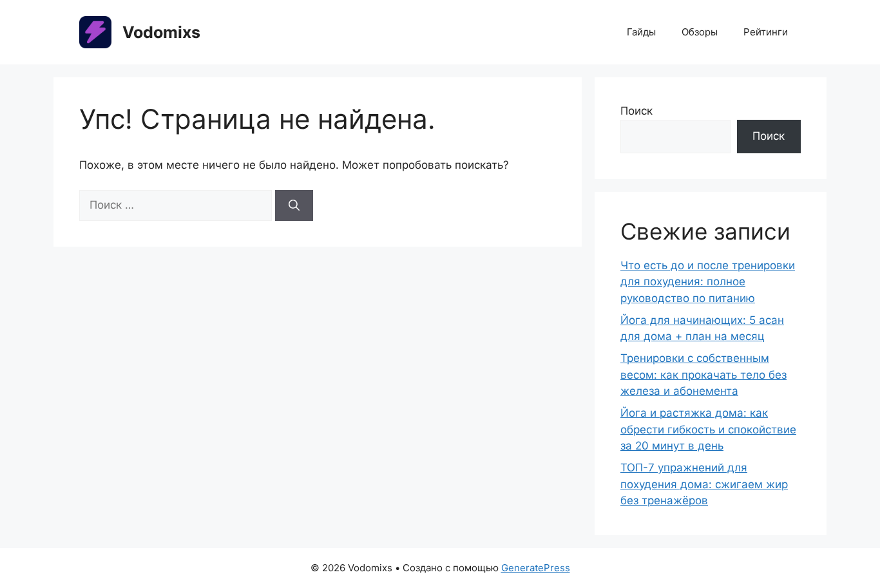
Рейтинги (765, 32)
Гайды (641, 32)
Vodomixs (161, 32)
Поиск (636, 110)
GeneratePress (535, 568)
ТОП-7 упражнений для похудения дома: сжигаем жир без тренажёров (704, 484)
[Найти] (294, 205)
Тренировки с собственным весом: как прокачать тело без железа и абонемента (703, 374)
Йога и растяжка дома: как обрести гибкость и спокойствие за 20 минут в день (708, 429)
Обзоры (700, 32)
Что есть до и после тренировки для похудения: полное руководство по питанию (707, 282)
